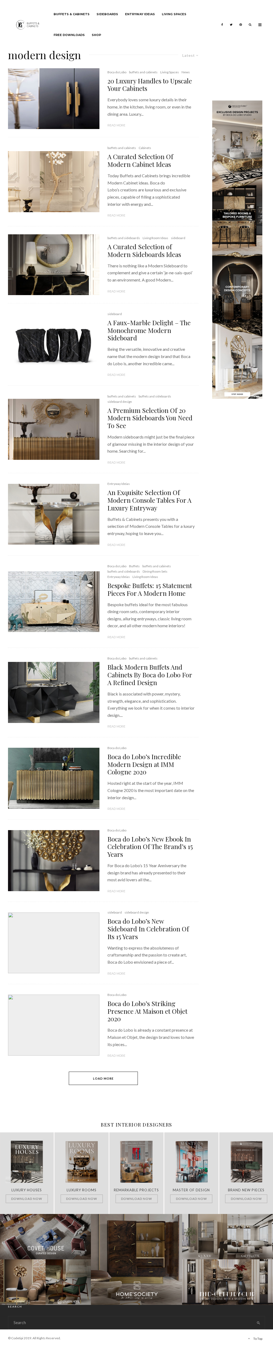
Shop (96, 35)
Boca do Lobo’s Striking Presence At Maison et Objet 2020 (147, 1011)
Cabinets (145, 148)
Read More (116, 125)
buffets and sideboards (123, 238)
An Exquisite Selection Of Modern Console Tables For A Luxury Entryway (149, 500)
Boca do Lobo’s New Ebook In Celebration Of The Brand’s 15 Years (150, 846)
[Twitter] (231, 21)
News (186, 72)
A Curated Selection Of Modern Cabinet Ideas (140, 160)
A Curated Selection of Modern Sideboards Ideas (144, 250)
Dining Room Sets (155, 571)
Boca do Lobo (116, 72)
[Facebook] (222, 21)
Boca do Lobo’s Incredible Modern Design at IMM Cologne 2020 (144, 764)
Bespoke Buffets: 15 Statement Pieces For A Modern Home (149, 589)
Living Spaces (174, 14)
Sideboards (107, 14)
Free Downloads (69, 35)
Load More (103, 1078)
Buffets (134, 566)
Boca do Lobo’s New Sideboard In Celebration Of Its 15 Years (148, 928)
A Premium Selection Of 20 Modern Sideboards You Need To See (149, 418)
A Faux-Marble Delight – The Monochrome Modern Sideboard (149, 330)
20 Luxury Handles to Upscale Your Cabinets (149, 85)
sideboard (178, 238)
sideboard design (119, 402)
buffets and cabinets (143, 72)
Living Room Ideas (155, 238)
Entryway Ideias (140, 14)
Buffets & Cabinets (72, 14)
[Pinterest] (240, 21)
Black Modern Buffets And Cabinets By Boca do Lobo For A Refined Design (149, 674)
